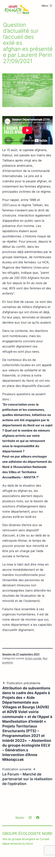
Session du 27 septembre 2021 (21, 654)
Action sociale (33, 658)
